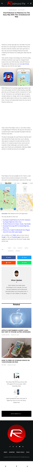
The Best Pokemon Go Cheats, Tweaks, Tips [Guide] (17, 224)
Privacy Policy (20, 452)
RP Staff (4, 365)
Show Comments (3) (16, 413)
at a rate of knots (24, 64)
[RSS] (23, 446)
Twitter (14, 235)
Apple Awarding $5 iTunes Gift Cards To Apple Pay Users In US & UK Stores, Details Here (16, 399)
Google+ (4, 237)
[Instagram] (16, 446)
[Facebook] (9, 446)
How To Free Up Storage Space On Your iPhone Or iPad (16, 361)
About (5, 452)
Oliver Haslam (12, 10)
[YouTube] (19, 446)
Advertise (12, 452)
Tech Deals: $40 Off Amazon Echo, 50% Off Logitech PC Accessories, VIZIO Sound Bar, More (16, 383)
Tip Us (27, 452)
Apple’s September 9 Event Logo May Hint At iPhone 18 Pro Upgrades (16, 331)
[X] (13, 446)
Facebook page (16, 237)
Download (4, 213)
